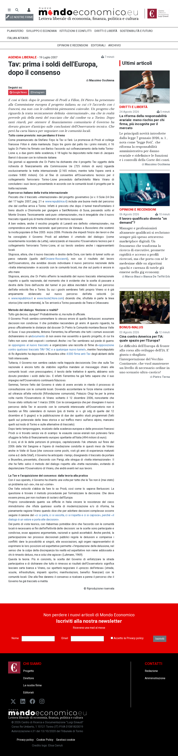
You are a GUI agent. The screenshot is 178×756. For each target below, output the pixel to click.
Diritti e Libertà (105, 31)
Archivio (114, 45)
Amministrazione (155, 678)
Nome (15, 638)
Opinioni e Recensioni (72, 45)
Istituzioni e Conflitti (75, 31)
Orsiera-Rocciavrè (56, 258)
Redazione (151, 671)
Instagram (38, 92)
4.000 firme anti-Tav (78, 354)
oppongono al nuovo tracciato (30, 345)
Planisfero (15, 31)
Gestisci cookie (65, 739)
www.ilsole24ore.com (50, 298)
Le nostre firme (32, 685)
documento (38, 336)
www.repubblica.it (56, 201)
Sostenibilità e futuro (136, 31)
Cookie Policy (45, 739)
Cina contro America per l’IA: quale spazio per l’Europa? (141, 338)
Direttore (28, 678)
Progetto (28, 671)
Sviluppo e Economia (41, 31)
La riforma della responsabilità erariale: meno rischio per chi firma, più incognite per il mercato (143, 122)
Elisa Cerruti (55, 745)
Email (64, 638)
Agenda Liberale (22, 57)
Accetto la (128, 638)
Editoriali (98, 45)
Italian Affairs (18, 38)
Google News (19, 92)
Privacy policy (135, 638)
